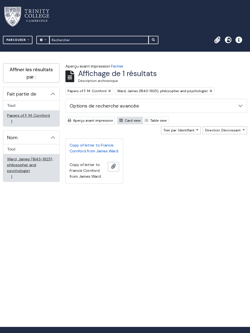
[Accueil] (29, 16)
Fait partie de (21, 94)
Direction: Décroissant (223, 130)
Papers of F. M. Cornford (28, 118)
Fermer (117, 66)
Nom (12, 137)
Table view (158, 120)
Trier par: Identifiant (179, 130)
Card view (132, 120)
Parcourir (16, 40)
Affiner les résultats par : (31, 73)
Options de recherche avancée (104, 106)
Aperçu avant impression (92, 120)
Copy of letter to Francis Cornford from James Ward (94, 148)
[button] (217, 40)
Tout (11, 105)
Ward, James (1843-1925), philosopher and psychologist (30, 167)
